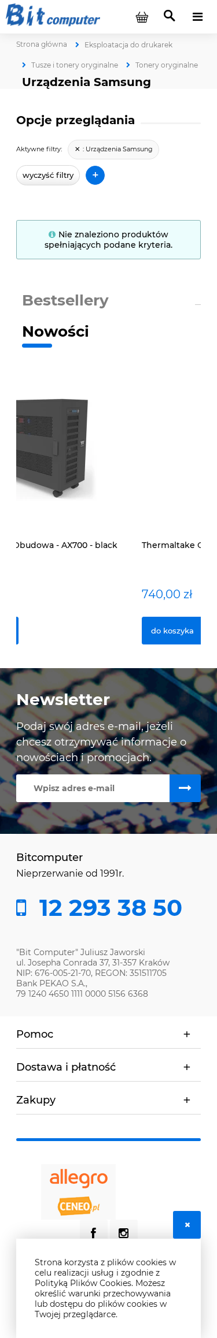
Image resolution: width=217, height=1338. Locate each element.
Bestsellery (65, 300)
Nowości (55, 331)
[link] (113, 149)
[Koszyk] (142, 17)
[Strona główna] (53, 16)
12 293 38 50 (107, 907)
